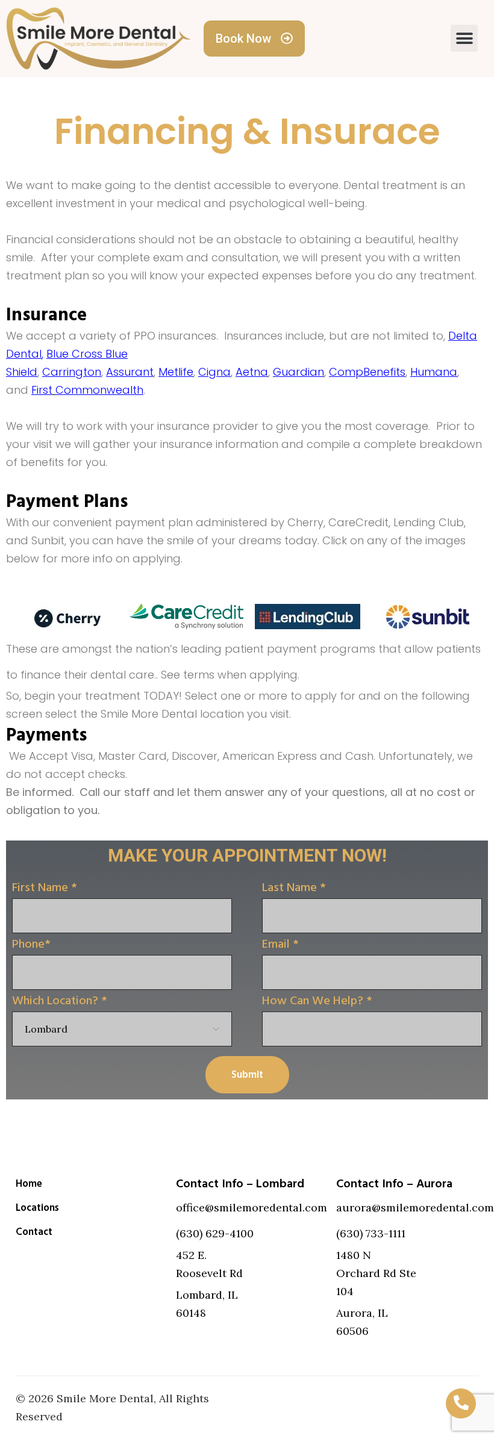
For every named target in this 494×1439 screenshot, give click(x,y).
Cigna (214, 371)
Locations (37, 1207)
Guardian (298, 371)
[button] (464, 38)
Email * (280, 944)
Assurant (130, 371)
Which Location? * (59, 1000)
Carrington (71, 371)
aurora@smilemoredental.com (415, 1207)
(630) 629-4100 (215, 1233)
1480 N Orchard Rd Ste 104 (376, 1273)
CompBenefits (367, 371)
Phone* (31, 944)
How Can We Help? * (317, 1000)
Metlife (175, 371)
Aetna (252, 371)
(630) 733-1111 (370, 1233)
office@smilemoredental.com (251, 1207)
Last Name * (294, 887)
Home (29, 1183)
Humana (433, 371)
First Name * (44, 887)
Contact (34, 1231)
